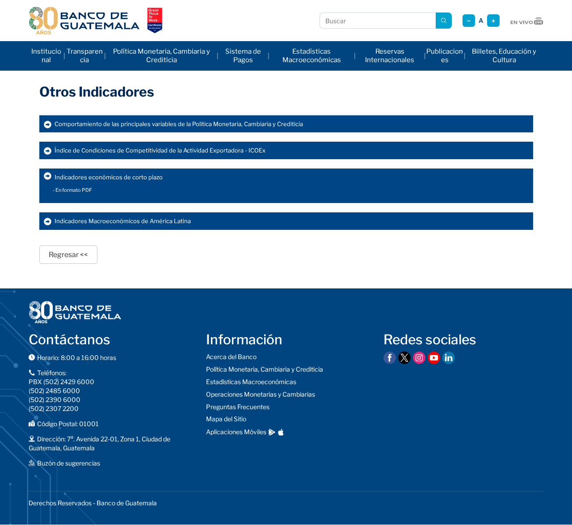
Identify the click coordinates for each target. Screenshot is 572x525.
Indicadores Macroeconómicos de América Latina (123, 220)
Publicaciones (444, 55)
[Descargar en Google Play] (272, 432)
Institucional (46, 55)
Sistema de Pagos (243, 55)
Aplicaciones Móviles (236, 432)
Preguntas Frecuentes (237, 407)
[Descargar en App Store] (281, 432)
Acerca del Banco (231, 356)
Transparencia (85, 55)
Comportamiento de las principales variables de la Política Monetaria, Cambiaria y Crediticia (179, 123)
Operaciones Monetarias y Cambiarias (260, 394)
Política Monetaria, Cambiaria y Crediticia (161, 55)
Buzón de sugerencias (68, 463)
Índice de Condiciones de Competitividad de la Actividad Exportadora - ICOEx (160, 150)
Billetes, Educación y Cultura (504, 55)
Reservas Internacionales (389, 55)
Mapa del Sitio (226, 419)
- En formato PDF (72, 190)
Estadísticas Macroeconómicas (311, 55)
